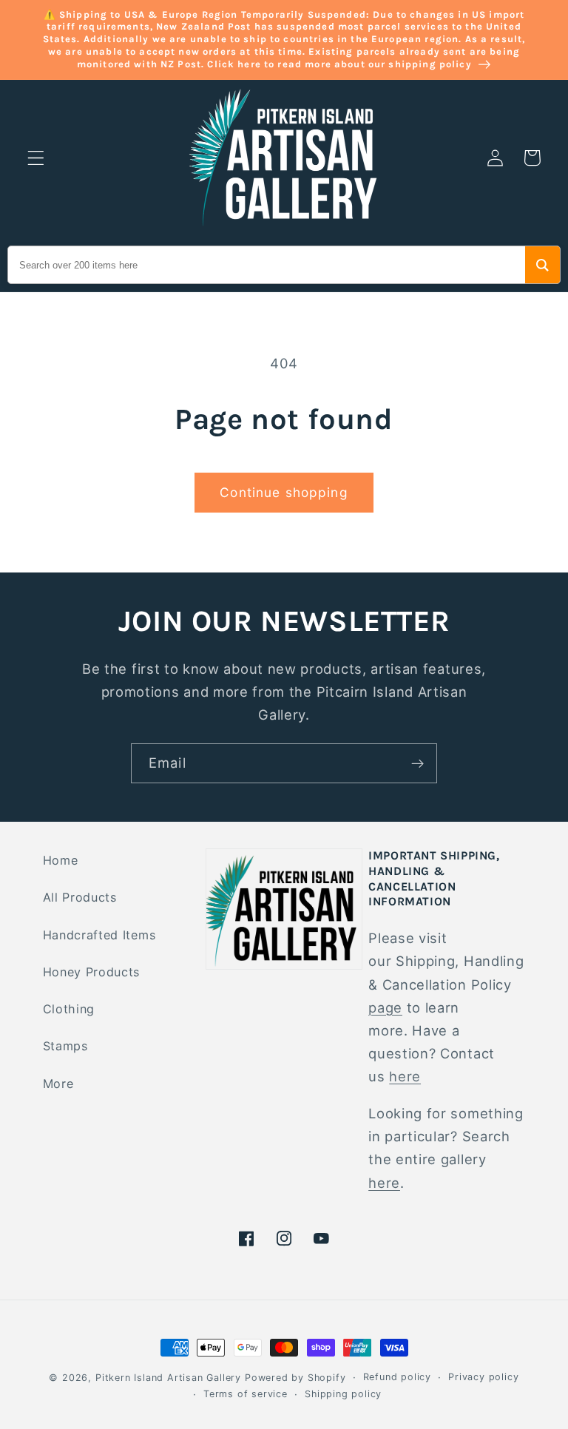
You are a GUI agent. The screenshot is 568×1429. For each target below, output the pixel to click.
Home (60, 860)
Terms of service (245, 1393)
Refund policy (397, 1376)
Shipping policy (343, 1393)
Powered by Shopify (295, 1377)
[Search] (542, 264)
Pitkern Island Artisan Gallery (168, 1377)
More (58, 1083)
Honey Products (92, 972)
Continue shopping (284, 492)
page (385, 1007)
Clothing (69, 1008)
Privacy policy (483, 1376)
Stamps (65, 1045)
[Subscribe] (417, 763)
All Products (80, 897)
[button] (36, 158)
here (405, 1076)
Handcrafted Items (99, 935)
